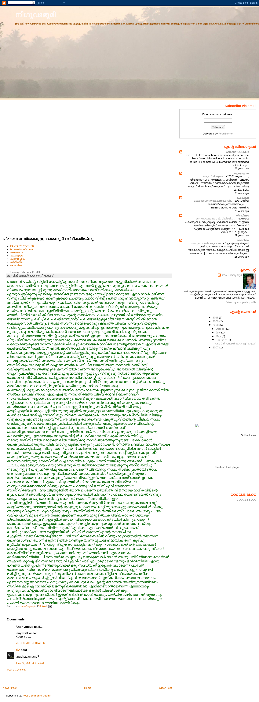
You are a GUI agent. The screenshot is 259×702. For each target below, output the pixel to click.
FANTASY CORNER (22, 246)
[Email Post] (49, 606)
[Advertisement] (18, 162)
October (221, 328)
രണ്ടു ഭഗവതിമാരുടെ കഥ (207, 243)
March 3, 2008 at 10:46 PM (30, 643)
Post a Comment (16, 669)
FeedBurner (225, 133)
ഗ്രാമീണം (16, 261)
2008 (216, 324)
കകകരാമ (16, 252)
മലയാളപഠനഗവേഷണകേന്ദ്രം (213, 200)
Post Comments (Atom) (37, 695)
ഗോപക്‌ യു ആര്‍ (231, 275)
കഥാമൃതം (16, 255)
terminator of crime (21, 249)
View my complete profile (241, 302)
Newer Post (9, 687)
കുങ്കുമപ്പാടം (17, 258)
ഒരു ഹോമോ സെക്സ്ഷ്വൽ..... (216, 218)
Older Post (165, 687)
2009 (216, 321)
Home (87, 687)
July (218, 332)
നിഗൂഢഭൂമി (35, 14)
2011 (216, 317)
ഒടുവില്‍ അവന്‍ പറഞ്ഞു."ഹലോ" (235, 343)
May (219, 336)
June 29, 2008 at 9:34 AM (30, 663)
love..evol (191, 155)
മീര (18, 650)
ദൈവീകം (16, 265)
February (222, 339)
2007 (216, 347)
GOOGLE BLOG (246, 499)
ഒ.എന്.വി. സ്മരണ (214, 176)
